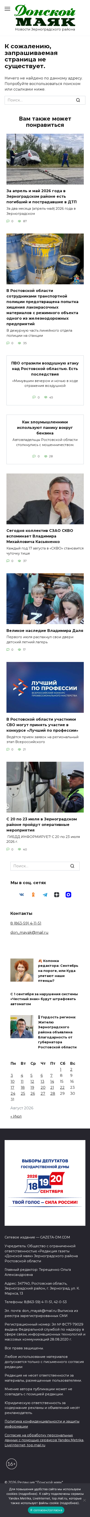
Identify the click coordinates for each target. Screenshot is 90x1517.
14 (52, 1081)
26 (32, 1093)
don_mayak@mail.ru (29, 932)
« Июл (16, 1116)
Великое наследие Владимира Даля (44, 630)
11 (22, 1081)
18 (23, 1087)
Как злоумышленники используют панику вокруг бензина (45, 427)
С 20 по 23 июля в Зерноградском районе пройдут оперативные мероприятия (41, 824)
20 (43, 1087)
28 (52, 1093)
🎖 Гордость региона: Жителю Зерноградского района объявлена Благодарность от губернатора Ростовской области (57, 1032)
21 (52, 1087)
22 (62, 1087)
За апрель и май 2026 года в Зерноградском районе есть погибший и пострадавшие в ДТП (41, 196)
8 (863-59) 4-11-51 (25, 923)
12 (32, 1081)
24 (13, 1093)
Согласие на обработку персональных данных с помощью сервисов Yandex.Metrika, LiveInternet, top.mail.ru (44, 1440)
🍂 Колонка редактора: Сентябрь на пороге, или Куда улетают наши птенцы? (58, 971)
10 (13, 1081)
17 (12, 1087)
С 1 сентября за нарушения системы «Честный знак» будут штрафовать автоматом (44, 999)
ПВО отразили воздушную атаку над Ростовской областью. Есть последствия (45, 368)
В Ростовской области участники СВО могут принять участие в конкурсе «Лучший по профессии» (42, 724)
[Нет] (84, 1500)
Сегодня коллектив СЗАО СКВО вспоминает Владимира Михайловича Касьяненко (39, 536)
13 (42, 1081)
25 (23, 1093)
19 (32, 1087)
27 (43, 1093)
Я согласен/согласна (46, 1510)
